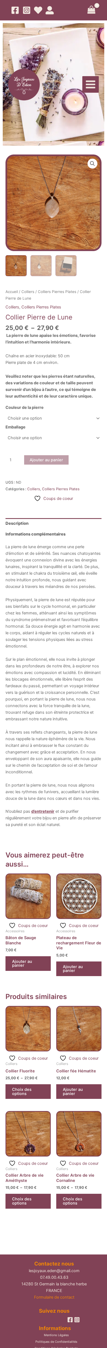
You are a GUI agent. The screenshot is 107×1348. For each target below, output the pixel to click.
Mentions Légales (56, 1335)
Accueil (11, 291)
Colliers (27, 291)
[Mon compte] (50, 10)
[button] (92, 164)
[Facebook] (15, 10)
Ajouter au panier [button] (22, 963)
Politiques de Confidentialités (56, 1342)
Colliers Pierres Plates (57, 291)
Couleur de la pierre (24, 407)
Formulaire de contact (54, 1297)
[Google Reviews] (38, 10)
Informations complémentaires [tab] (35, 534)
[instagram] (77, 1320)
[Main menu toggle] (90, 84)
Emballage (15, 427)
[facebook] (70, 1320)
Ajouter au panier (46, 459)
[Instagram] (26, 10)
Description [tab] (17, 523)
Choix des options (22, 1091)
